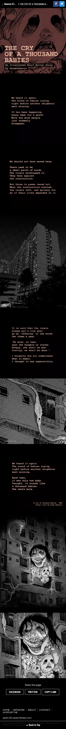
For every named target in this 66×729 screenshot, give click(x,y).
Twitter (33, 691)
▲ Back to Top (33, 724)
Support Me (10, 712)
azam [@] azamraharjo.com (17, 718)
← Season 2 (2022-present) (9, 4)
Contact (44, 710)
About (32, 710)
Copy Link (50, 691)
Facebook (15, 691)
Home (6, 710)
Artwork (19, 710)
